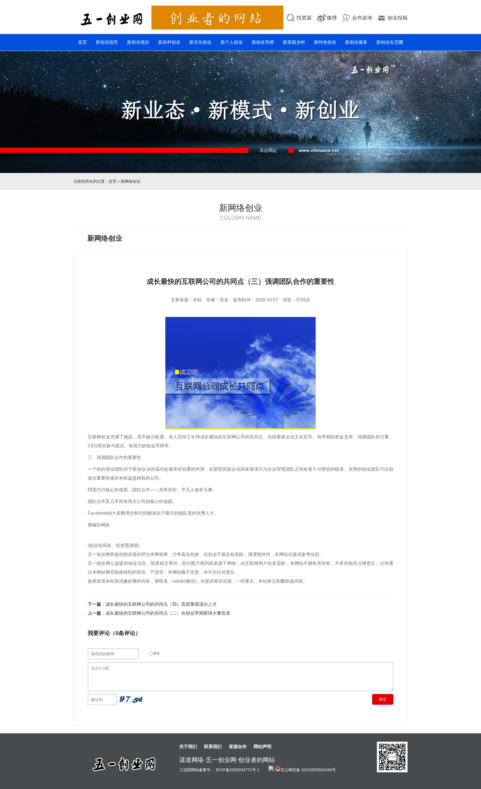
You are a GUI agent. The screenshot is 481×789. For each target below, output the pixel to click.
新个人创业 (231, 42)
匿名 (156, 653)
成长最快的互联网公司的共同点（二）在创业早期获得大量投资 (167, 613)
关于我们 (188, 746)
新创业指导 (107, 42)
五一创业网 (99, 563)
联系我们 (213, 746)
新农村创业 (169, 42)
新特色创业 (325, 42)
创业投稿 (397, 18)
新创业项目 (138, 42)
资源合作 (238, 746)
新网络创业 (130, 181)
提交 (382, 699)
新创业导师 (263, 42)
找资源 (303, 18)
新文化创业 (200, 42)
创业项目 (132, 554)
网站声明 (262, 746)
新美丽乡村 (294, 42)
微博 (332, 18)
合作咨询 (362, 18)
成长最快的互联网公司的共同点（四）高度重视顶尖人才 (161, 604)
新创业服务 (356, 42)
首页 (82, 42)
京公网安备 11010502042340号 (308, 769)
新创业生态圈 (389, 42)
